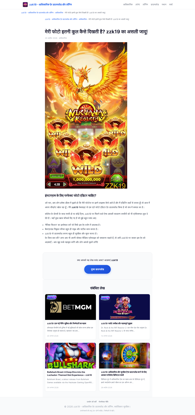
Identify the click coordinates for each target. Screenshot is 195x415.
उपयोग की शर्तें (91, 402)
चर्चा (171, 4)
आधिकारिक (128, 4)
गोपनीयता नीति (103, 402)
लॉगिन (145, 4)
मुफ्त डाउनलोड (97, 269)
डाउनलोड (155, 4)
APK (137, 4)
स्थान (164, 4)
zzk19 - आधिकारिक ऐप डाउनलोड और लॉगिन (37, 12)
